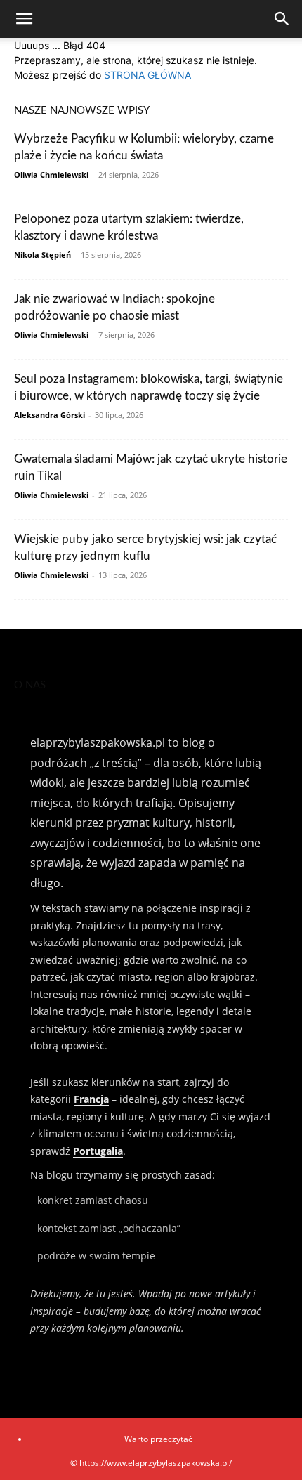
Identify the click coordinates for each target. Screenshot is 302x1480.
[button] (23, 19)
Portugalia (98, 1151)
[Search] (282, 19)
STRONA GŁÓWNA (147, 75)
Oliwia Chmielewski (51, 174)
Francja (91, 1099)
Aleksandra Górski (49, 415)
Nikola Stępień (42, 254)
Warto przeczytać (158, 1439)
